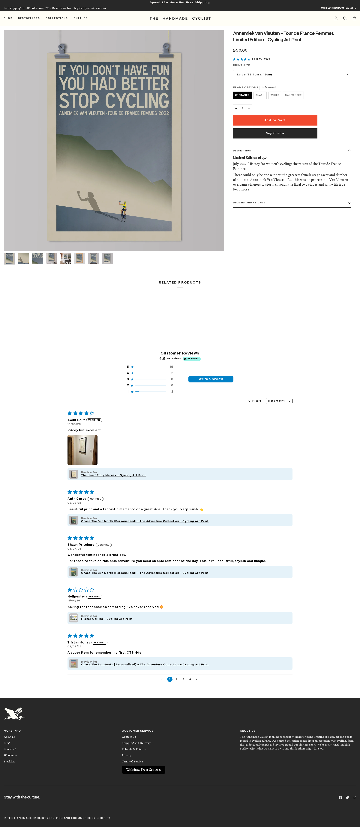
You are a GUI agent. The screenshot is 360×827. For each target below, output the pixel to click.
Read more (241, 189)
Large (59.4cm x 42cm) (254, 74)
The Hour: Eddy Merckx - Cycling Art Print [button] (113, 475)
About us (9, 737)
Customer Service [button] (138, 731)
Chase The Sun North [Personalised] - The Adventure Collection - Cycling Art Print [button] (145, 521)
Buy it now (275, 133)
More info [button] (12, 731)
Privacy (126, 755)
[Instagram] (354, 797)
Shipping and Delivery (136, 743)
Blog (7, 743)
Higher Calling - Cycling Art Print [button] (107, 619)
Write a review (211, 379)
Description (242, 151)
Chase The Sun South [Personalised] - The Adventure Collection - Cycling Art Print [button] (145, 664)
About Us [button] (248, 731)
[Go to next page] (197, 679)
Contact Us (129, 737)
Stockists (9, 761)
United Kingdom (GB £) (337, 8)
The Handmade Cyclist (26, 818)
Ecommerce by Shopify (91, 818)
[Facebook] (340, 797)
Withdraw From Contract (143, 770)
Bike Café (10, 749)
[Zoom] (114, 140)
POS (59, 818)
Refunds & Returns (134, 749)
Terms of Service (132, 761)
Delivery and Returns (249, 203)
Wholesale (10, 755)
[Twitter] (347, 797)
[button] (9, 18)
